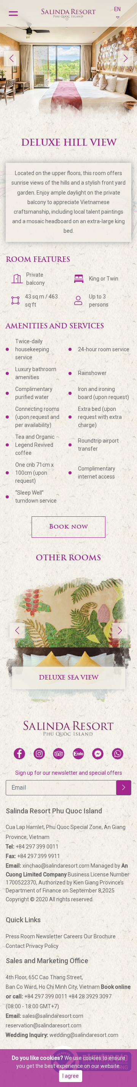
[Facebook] (19, 753)
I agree (70, 1076)
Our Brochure (100, 936)
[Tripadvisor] (58, 753)
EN (117, 9)
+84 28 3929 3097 (90, 996)
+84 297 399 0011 (32, 847)
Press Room (20, 936)
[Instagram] (39, 753)
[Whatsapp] (117, 753)
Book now (68, 527)
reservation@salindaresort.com (43, 1025)
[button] (125, 58)
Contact (15, 946)
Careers (73, 936)
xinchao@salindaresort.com (48, 866)
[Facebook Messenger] (98, 753)
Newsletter (49, 936)
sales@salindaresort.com (44, 1016)
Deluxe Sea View (68, 678)
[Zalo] (78, 753)
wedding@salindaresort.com (62, 1035)
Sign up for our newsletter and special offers (68, 773)
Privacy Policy (42, 946)
